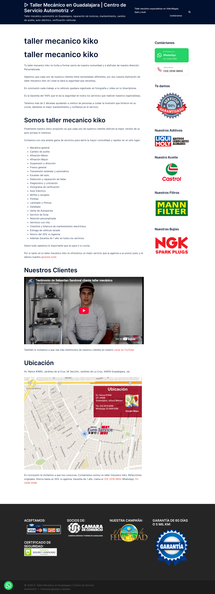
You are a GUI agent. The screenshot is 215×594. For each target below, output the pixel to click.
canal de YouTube (124, 349)
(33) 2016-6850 (113, 479)
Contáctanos (176, 15)
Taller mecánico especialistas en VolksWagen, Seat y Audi (157, 10)
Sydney (66, 589)
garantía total (48, 256)
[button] (190, 12)
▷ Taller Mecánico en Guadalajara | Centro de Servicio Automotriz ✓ (75, 7)
